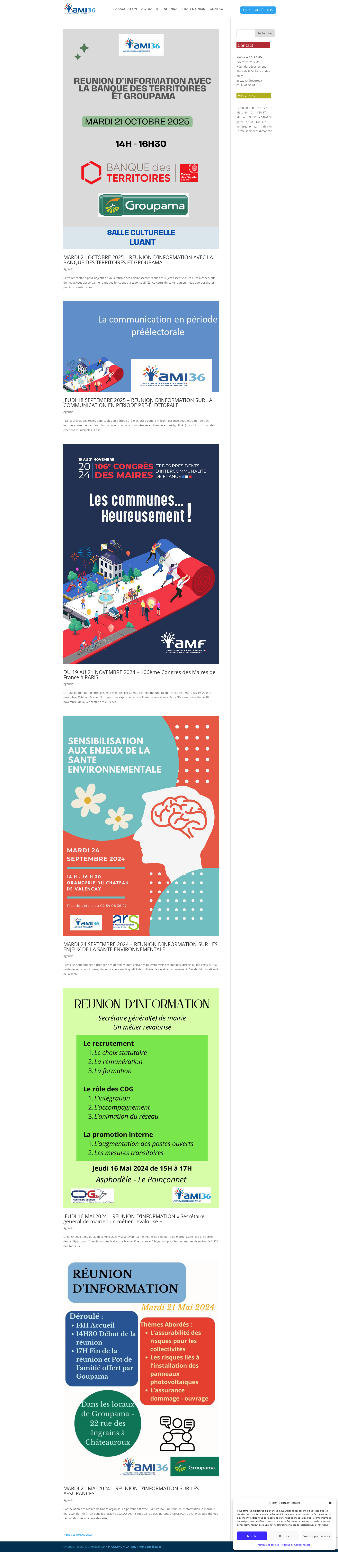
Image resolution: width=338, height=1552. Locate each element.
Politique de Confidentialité (295, 1544)
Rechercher (264, 33)
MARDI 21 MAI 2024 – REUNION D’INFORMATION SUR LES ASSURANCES (131, 1491)
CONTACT (217, 9)
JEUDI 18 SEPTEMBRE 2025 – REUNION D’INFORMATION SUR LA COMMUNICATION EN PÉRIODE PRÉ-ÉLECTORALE (137, 402)
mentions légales (149, 1546)
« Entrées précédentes (78, 1534)
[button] (330, 1503)
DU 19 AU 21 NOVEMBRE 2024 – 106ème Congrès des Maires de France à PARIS (139, 675)
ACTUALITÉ (150, 9)
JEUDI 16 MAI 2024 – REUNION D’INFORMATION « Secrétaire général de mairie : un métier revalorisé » (134, 1219)
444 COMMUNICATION (121, 1546)
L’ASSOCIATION (125, 9)
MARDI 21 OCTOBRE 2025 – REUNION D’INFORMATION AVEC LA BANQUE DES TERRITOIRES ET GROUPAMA (138, 260)
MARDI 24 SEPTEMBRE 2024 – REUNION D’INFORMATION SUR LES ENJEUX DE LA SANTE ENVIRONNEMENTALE (140, 947)
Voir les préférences (316, 1536)
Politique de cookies (268, 1544)
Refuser (284, 1536)
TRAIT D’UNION (193, 9)
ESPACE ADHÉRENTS (258, 10)
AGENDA (171, 9)
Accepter (252, 1536)
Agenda (68, 269)
